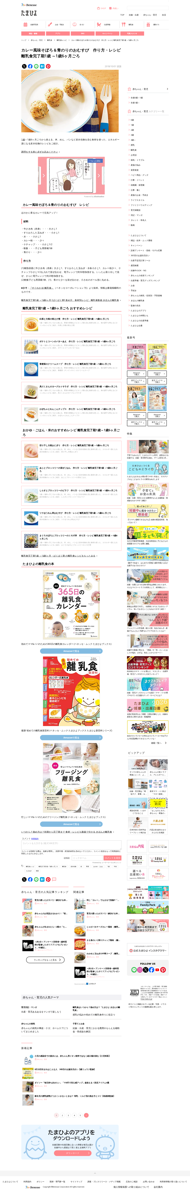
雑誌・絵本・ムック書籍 (141, 240)
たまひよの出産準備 (139, 320)
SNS (82, 33)
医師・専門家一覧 (57, 1181)
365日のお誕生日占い (140, 255)
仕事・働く (135, 190)
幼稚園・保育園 (137, 185)
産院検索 (135, 265)
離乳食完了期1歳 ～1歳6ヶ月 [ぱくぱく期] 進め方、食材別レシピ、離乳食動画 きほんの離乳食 (70, 300)
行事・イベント (137, 180)
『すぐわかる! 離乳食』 (42, 287)
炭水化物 (73, 866)
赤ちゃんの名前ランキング (142, 275)
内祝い (116, 8)
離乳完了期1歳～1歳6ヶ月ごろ (48, 866)
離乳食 (131, 24)
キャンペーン (107, 33)
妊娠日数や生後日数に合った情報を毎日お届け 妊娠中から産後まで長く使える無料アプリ (72, 1146)
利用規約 (27, 1181)
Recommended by (80, 984)
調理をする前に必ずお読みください (39, 151)
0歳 (132, 120)
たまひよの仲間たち (139, 315)
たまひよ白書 (136, 325)
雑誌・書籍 (33, 33)
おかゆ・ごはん (98, 866)
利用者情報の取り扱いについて (173, 1181)
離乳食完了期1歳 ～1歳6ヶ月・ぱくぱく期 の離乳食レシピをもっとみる (58, 555)
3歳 (132, 135)
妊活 (164, 15)
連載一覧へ (156, 742)
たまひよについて (138, 235)
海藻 (37, 871)
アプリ (57, 33)
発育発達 (135, 170)
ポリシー (40, 1181)
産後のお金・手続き (139, 195)
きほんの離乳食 (137, 300)
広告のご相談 (132, 1181)
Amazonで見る (71, 651)
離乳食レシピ (62, 40)
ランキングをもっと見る (45, 959)
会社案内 (158, 1186)
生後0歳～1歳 (137, 97)
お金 (133, 285)
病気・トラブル (137, 160)
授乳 (133, 145)
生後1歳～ (135, 102)
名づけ (82, 24)
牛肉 (115, 866)
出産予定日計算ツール (140, 260)
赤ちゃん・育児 (150, 15)
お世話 (134, 155)
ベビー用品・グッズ (139, 175)
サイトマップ (76, 1181)
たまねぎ (29, 871)
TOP (122, 15)
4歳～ (133, 140)
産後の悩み (135, 165)
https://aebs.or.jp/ (146, 999)
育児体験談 (135, 210)
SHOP (103, 8)
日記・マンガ (136, 215)
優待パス (156, 24)
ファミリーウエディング (141, 205)
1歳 (23, 139)
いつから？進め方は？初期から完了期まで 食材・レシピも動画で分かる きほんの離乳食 (66, 831)
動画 (133, 225)
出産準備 (107, 24)
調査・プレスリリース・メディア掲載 (104, 1181)
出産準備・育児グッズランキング (145, 280)
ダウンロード (72, 1153)
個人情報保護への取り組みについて (131, 1186)
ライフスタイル (137, 200)
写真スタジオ (132, 33)
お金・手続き (59, 24)
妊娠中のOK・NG (138, 270)
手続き (134, 290)
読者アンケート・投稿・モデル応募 (146, 250)
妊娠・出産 (134, 15)
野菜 (87, 866)
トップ (23, 40)
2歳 (132, 130)
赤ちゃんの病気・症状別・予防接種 (146, 295)
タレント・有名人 (138, 220)
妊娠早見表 (34, 24)
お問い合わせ (149, 1181)
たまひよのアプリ (138, 310)
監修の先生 (135, 305)
